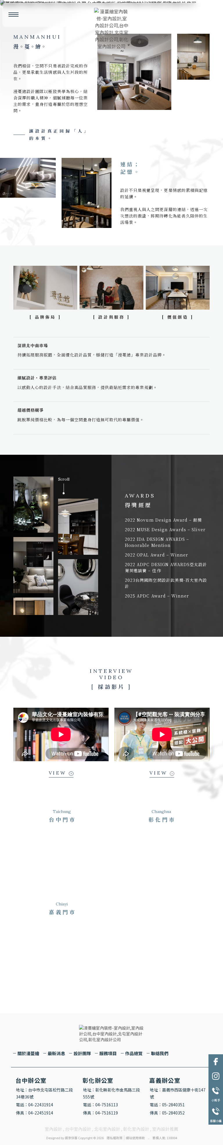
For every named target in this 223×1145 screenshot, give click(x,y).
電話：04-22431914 (34, 1104)
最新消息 (56, 1053)
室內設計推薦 (165, 1129)
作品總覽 (134, 1053)
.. (149, 1137)
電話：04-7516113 (100, 1104)
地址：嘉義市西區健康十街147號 (178, 1093)
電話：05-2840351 (167, 1104)
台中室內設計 (78, 1129)
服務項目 (108, 1053)
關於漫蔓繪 (28, 1053)
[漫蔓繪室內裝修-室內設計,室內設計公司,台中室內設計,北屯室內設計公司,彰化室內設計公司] (111, 29)
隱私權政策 (115, 1137)
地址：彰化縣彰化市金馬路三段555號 (111, 1093)
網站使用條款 (135, 1137)
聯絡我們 (159, 1053)
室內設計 (53, 1129)
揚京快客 (71, 1137)
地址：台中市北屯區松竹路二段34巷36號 (44, 1093)
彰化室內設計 (136, 1129)
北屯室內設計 (107, 1129)
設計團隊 (82, 1053)
